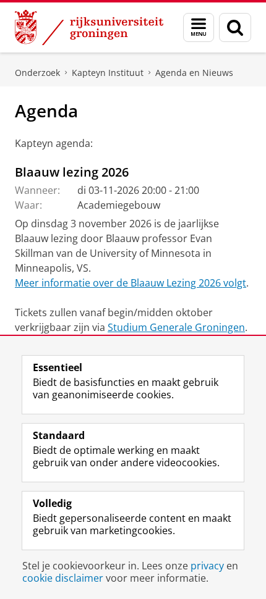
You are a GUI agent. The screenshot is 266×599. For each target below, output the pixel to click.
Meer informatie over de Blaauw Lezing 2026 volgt (130, 283)
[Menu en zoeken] (198, 27)
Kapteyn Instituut (108, 72)
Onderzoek (37, 72)
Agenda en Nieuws (194, 72)
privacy (207, 565)
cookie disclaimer (62, 578)
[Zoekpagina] (235, 27)
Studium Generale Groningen (176, 327)
